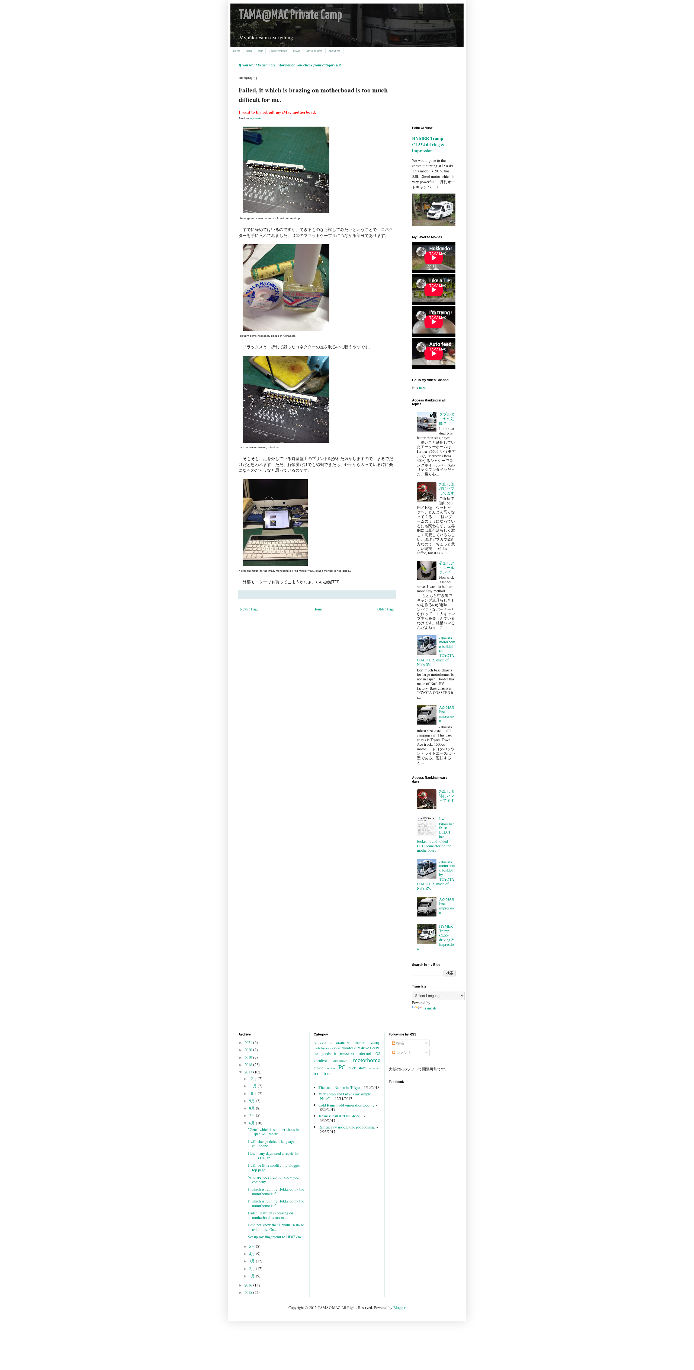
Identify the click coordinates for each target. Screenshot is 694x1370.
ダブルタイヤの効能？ (446, 418)
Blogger (399, 1307)
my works (256, 118)
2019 (249, 1057)
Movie (296, 50)
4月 (252, 1253)
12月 (253, 1078)
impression (344, 1053)
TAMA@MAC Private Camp (290, 15)
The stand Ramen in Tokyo (339, 1087)
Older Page (385, 609)
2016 (249, 1285)
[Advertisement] (436, 96)
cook (336, 1047)
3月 (252, 1260)
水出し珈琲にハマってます (446, 488)
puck (352, 1067)
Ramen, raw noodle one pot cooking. (347, 1127)
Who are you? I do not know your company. (274, 1179)
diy (357, 1047)
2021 (249, 1042)
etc (316, 1053)
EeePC (375, 1047)
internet (364, 1053)
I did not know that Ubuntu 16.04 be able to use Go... (276, 1227)
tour (260, 50)
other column (314, 50)
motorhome (366, 1060)
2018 (249, 1064)
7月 (252, 1115)
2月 (252, 1268)
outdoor (331, 1068)
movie (318, 1067)
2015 (249, 1292)
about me (334, 50)
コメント (403, 1052)
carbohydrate (323, 1048)
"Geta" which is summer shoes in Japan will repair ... (273, 1132)
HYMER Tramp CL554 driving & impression (428, 144)
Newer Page (249, 609)
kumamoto (340, 1061)
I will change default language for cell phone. (274, 1144)
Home (236, 50)
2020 (249, 1049)
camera (360, 1042)
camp (375, 1042)
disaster (347, 1047)
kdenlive (320, 1060)
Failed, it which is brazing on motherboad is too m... (270, 1215)
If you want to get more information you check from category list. (290, 65)
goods (326, 1053)
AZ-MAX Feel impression (446, 714)
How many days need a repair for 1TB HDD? (273, 1155)
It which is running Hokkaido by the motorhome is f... (276, 1191)
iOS (377, 1053)
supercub (374, 1068)
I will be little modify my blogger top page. (274, 1167)
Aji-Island (320, 1043)
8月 (252, 1108)
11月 (253, 1085)
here (422, 387)
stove (363, 1067)
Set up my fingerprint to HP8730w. (275, 1236)
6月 (252, 1122)
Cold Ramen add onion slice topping (346, 1105)
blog (249, 50)
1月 (252, 1275)
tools (318, 1073)
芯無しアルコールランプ (446, 567)
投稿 (399, 1043)
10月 (253, 1093)
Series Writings (278, 50)
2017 (249, 1072)
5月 (252, 1246)
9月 (252, 1100)
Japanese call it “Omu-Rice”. (340, 1115)
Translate (430, 1008)
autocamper (340, 1042)
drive (365, 1047)
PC (342, 1067)
